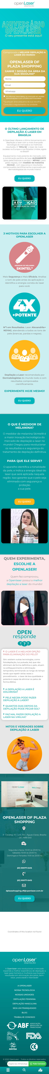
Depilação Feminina (24, 999)
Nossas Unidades (24, 994)
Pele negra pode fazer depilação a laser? (19, 699)
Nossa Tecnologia (24, 990)
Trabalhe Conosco (24, 1017)
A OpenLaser (25, 985)
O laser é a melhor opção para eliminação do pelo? (21, 653)
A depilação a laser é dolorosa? (18, 690)
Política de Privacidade (32, 98)
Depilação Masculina (25, 1003)
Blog (24, 1012)
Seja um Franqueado (24, 1008)
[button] (24, 203)
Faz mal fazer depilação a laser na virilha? (22, 715)
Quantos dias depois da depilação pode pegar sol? (21, 707)
